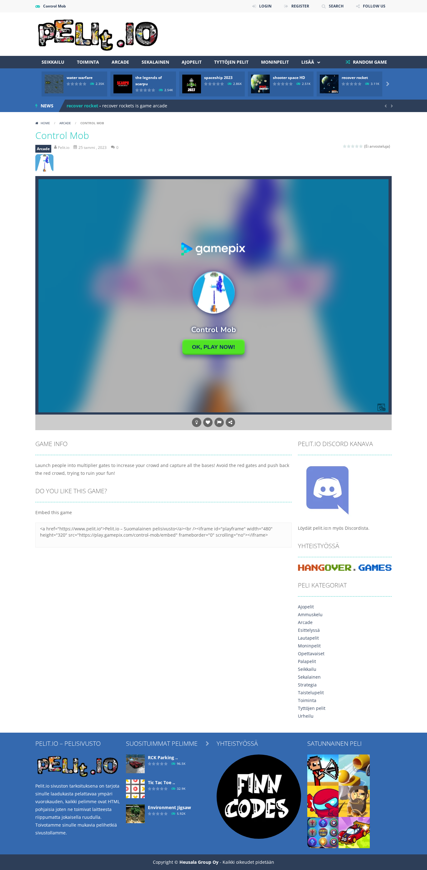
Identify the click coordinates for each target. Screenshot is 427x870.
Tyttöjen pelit (231, 62)
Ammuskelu (310, 614)
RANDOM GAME (369, 62)
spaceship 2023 (218, 77)
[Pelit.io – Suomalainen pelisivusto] (97, 34)
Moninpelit (275, 62)
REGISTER (300, 6)
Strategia (307, 685)
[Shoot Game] (354, 769)
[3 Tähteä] (353, 146)
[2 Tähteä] (349, 146)
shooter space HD (289, 77)
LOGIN (265, 6)
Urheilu (306, 716)
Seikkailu (53, 62)
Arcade (120, 62)
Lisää (307, 62)
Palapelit (307, 661)
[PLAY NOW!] (54, 83)
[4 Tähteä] (357, 146)
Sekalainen (155, 62)
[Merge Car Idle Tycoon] (354, 832)
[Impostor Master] (323, 801)
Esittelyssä (309, 630)
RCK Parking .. (163, 757)
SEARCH (336, 6)
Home (45, 123)
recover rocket (355, 77)
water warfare (80, 77)
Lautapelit (308, 638)
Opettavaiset (311, 653)
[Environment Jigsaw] (135, 813)
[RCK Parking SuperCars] (135, 763)
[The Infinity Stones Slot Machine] (323, 832)
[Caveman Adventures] (354, 801)
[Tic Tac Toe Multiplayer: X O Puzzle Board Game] (135, 788)
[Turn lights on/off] (196, 422)
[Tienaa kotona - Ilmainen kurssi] (259, 796)
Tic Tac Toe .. (161, 782)
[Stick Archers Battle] (323, 769)
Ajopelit (192, 62)
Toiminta (88, 62)
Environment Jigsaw (169, 807)
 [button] (219, 422)
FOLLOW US (374, 6)
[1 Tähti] (345, 146)
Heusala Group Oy (199, 862)
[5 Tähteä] (361, 146)
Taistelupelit (311, 693)
